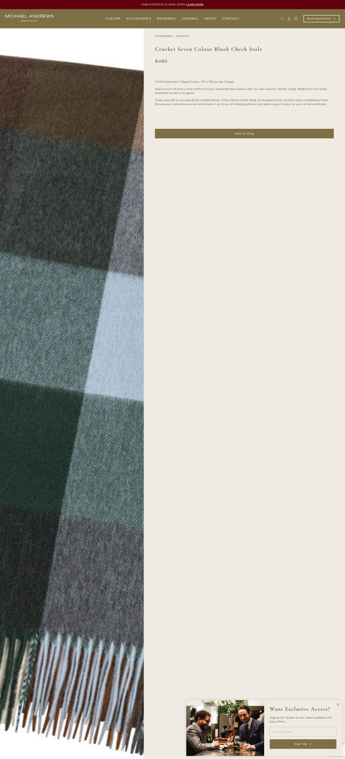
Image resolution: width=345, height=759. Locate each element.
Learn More (194, 4)
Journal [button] (190, 18)
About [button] (210, 18)
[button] (282, 19)
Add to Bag (244, 133)
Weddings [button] (166, 18)
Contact (230, 18)
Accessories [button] (138, 18)
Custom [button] (113, 18)
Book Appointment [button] (319, 18)
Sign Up (300, 744)
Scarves (182, 36)
